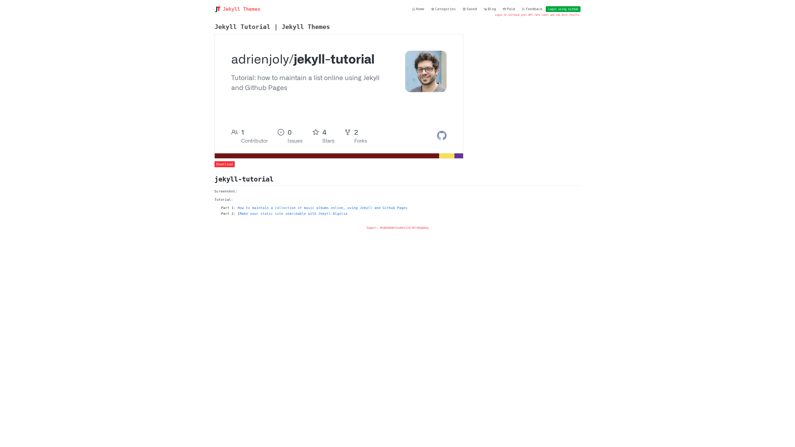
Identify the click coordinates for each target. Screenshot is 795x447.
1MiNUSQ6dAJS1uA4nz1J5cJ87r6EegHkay (404, 227)
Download (224, 164)
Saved (472, 9)
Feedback (534, 9)
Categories (445, 9)
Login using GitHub (563, 9)
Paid (511, 9)
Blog (492, 9)
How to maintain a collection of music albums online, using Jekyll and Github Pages (322, 208)
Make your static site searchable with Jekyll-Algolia (293, 214)
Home (420, 9)
